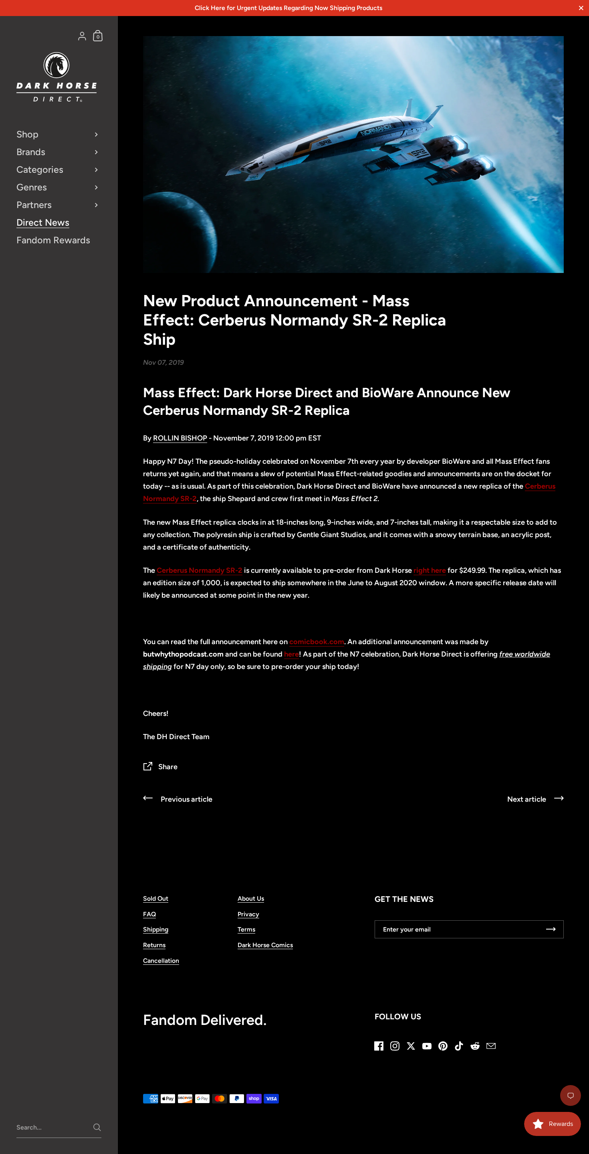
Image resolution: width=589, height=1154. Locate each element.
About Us (251, 898)
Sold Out (155, 898)
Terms (246, 929)
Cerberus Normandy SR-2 (199, 570)
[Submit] (97, 1127)
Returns (154, 945)
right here (430, 570)
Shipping (155, 929)
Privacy (248, 914)
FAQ (149, 914)
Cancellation (161, 960)
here (291, 654)
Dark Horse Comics (265, 945)
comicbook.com (316, 641)
